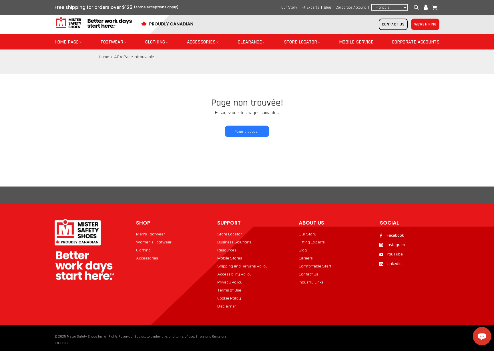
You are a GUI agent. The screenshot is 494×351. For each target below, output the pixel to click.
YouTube (395, 254)
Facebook (395, 235)
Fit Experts (310, 7)
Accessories (147, 258)
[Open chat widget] (482, 336)
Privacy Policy (229, 282)
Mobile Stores (229, 258)
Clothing (143, 250)
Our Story (289, 7)
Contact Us (308, 274)
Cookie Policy (229, 298)
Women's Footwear (154, 242)
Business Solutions (234, 242)
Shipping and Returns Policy (242, 266)
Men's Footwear (150, 234)
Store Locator (229, 234)
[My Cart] (433, 7)
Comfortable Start (315, 266)
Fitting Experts (312, 242)
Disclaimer (226, 306)
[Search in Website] (417, 7)
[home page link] (93, 23)
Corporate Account (351, 7)
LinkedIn (394, 263)
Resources (226, 250)
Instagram (396, 244)
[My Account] (425, 7)
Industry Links (311, 282)
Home (104, 56)
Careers (306, 258)
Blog (327, 7)
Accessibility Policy (234, 274)
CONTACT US (393, 24)
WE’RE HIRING (425, 24)
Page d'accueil (247, 131)
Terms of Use (229, 290)
